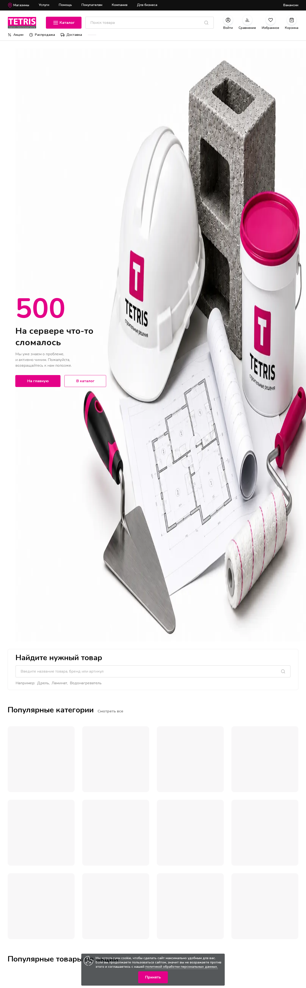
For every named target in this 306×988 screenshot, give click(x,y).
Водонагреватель (86, 683)
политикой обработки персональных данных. (181, 966)
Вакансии (290, 5)
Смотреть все (110, 711)
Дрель (43, 683)
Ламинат (59, 683)
